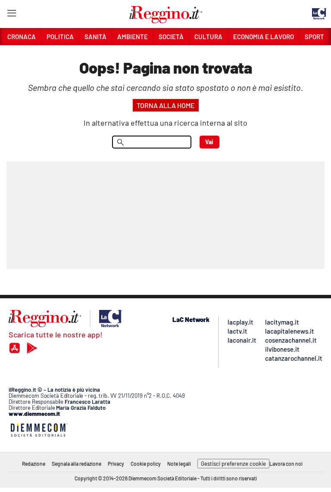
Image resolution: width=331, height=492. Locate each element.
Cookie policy (146, 464)
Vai (209, 141)
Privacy (116, 464)
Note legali (179, 464)
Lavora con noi (286, 464)
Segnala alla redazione (76, 464)
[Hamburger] (11, 15)
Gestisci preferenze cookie (233, 463)
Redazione (33, 464)
